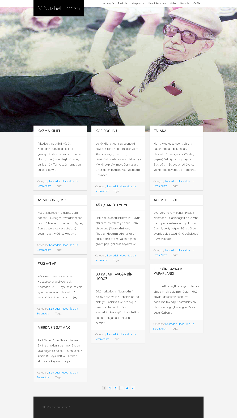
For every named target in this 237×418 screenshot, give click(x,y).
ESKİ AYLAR (47, 264)
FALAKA (160, 131)
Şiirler (173, 3)
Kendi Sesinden (157, 3)
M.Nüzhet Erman (59, 8)
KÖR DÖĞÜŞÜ (106, 131)
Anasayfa (108, 3)
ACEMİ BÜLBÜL (166, 200)
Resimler (123, 3)
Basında (184, 3)
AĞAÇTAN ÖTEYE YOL (113, 205)
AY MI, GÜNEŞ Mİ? (52, 200)
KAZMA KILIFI (49, 131)
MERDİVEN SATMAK (54, 328)
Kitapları (136, 3)
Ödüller (197, 3)
